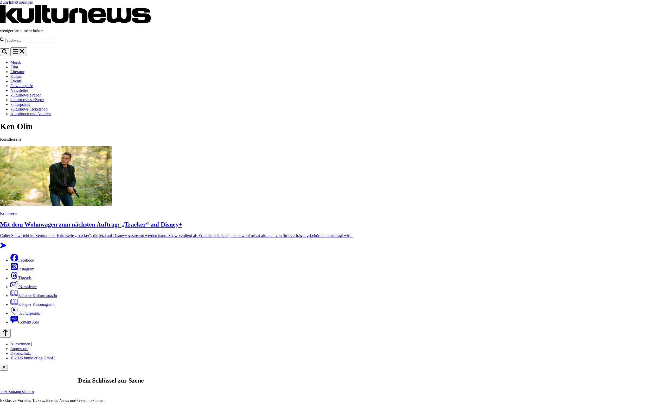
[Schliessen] (4, 368)
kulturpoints (20, 104)
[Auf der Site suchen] (4, 52)
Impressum (19, 348)
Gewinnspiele (21, 85)
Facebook (26, 260)
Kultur (15, 76)
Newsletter (19, 90)
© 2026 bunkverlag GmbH (32, 358)
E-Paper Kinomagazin (36, 304)
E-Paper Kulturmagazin (37, 295)
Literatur (17, 71)
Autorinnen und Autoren (30, 114)
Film (14, 67)
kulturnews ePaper (25, 95)
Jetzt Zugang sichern (17, 391)
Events (16, 81)
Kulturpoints (29, 313)
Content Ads (28, 322)
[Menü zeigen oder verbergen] (18, 51)
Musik (15, 62)
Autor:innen (20, 344)
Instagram (26, 269)
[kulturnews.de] (75, 22)
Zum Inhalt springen (16, 2)
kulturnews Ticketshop (29, 109)
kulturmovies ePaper (27, 100)
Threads (24, 278)
